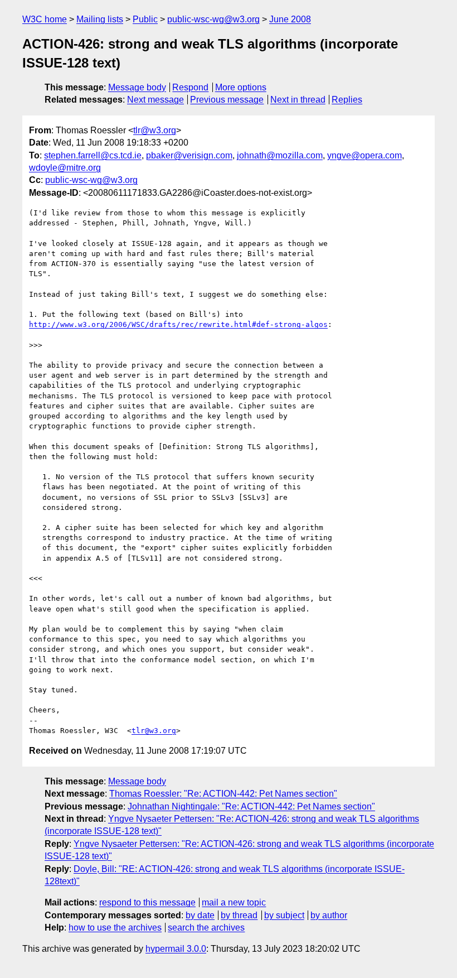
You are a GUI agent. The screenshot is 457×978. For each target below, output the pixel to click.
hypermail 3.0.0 (175, 948)
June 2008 (290, 19)
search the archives (206, 927)
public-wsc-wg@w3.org (213, 19)
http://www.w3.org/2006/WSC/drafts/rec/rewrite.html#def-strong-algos (178, 324)
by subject (284, 915)
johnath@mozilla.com (280, 155)
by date (200, 915)
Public (145, 19)
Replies (347, 99)
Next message (155, 99)
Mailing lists (99, 19)
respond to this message (147, 902)
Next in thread (297, 99)
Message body (137, 87)
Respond (190, 87)
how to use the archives (115, 927)
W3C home (44, 19)
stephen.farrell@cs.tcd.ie (93, 155)
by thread (239, 915)
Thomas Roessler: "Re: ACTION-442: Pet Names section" (223, 793)
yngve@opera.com (364, 155)
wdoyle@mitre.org (65, 167)
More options (240, 87)
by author (328, 915)
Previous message (227, 99)
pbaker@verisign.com (189, 155)
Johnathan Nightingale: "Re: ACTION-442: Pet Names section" (251, 806)
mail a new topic (234, 902)
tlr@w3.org (154, 130)
